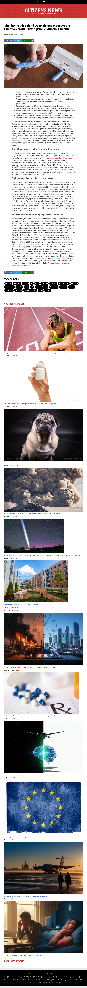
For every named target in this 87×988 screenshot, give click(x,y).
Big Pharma (44, 283)
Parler (18, 40)
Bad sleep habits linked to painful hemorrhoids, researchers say (23, 955)
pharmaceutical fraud (30, 290)
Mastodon (9, 40)
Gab (26, 40)
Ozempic (47, 290)
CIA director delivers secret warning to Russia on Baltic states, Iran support (26, 896)
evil (32, 283)
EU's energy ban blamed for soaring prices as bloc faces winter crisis (24, 837)
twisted (37, 283)
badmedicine (9, 290)
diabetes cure (54, 287)
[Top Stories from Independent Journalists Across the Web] (43, 15)
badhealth (72, 287)
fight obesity (18, 290)
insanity (26, 287)
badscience (63, 287)
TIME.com (28, 265)
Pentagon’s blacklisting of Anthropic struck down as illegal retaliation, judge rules (28, 775)
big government (9, 287)
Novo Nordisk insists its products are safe (38, 192)
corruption (26, 283)
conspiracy (53, 283)
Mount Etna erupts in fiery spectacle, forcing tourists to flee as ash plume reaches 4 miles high (32, 513)
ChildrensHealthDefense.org (58, 263)
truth (32, 287)
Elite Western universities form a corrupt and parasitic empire (22, 604)
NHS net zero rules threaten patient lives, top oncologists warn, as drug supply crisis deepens (31, 716)
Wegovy (40, 290)
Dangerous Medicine (42, 287)
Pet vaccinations (9, 463)
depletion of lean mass (63, 158)
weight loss (8, 283)
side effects (17, 283)
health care (74, 283)
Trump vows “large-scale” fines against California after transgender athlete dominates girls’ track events (35, 353)
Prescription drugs (63, 283)
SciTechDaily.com (18, 265)
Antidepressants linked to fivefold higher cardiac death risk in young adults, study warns (30, 404)
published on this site (44, 981)
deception (19, 287)
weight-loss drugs (22, 189)
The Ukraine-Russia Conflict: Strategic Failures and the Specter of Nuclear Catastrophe (29, 667)
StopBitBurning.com (50, 2)
